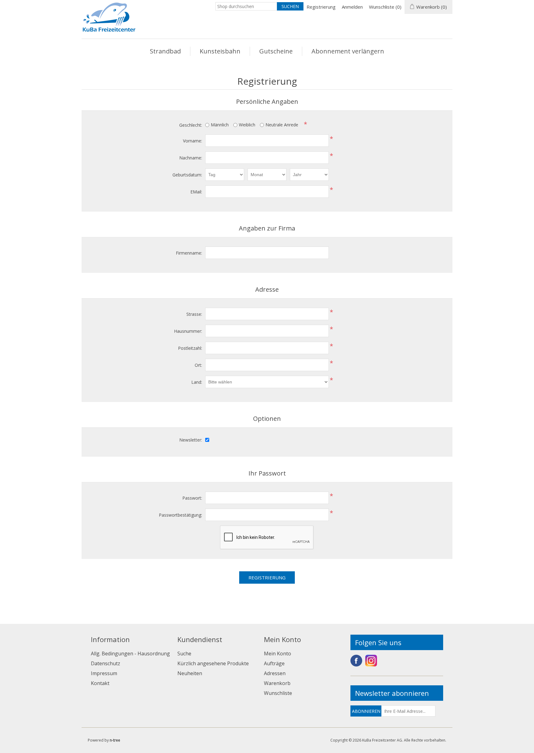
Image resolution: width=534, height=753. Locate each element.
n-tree (115, 740)
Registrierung (321, 7)
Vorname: (192, 141)
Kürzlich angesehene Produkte (213, 663)
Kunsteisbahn (220, 51)
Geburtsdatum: (187, 175)
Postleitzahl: (190, 348)
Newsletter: (190, 440)
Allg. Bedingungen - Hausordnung (130, 653)
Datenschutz (105, 663)
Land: (196, 382)
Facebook (356, 660)
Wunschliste (278, 693)
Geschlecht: (190, 125)
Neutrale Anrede (281, 125)
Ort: (198, 365)
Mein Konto (277, 653)
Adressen (275, 673)
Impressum (104, 673)
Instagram (371, 660)
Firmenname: (189, 253)
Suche (184, 653)
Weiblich (247, 125)
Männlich (220, 125)
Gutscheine (276, 51)
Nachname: (190, 158)
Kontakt (100, 683)
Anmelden (352, 7)
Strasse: (194, 314)
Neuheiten (189, 673)
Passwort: (192, 498)
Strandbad (165, 51)
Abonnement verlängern (348, 51)
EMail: (196, 192)
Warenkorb (277, 683)
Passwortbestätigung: (180, 515)
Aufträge (274, 663)
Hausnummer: (188, 331)
